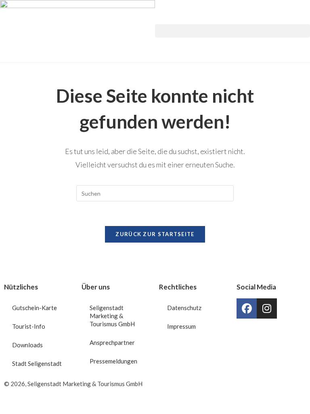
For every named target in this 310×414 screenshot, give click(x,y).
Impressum (181, 326)
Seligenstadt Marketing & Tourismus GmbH (112, 315)
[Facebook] (247, 308)
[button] (232, 31)
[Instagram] (267, 308)
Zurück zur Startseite (154, 234)
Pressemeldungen (113, 361)
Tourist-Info (28, 326)
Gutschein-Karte (34, 307)
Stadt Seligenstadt (37, 363)
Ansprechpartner (112, 342)
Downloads (27, 345)
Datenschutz (184, 307)
